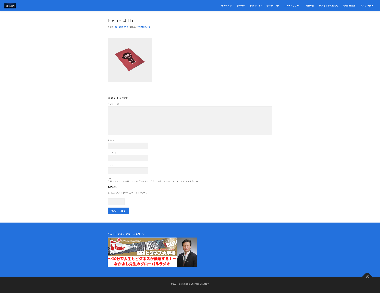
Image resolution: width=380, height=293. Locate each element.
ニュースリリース (292, 5)
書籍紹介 (310, 5)
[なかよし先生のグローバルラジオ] (152, 252)
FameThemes (143, 27)
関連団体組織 (349, 5)
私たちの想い (367, 5)
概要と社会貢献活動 (328, 5)
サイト (111, 165)
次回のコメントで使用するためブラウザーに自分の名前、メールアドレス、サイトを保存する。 (154, 181)
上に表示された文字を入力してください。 (128, 193)
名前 (111, 140)
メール (112, 152)
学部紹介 (241, 5)
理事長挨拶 (226, 5)
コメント (113, 104)
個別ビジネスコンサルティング (264, 5)
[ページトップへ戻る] (367, 277)
